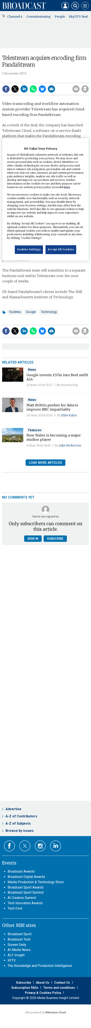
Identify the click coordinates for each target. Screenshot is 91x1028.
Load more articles (45, 462)
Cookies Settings (29, 249)
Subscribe (55, 538)
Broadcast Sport (20, 934)
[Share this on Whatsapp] (33, 89)
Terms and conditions (59, 987)
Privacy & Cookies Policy (43, 992)
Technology (49, 312)
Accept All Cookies (61, 249)
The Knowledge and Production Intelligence (40, 966)
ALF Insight (16, 955)
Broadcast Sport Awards (26, 887)
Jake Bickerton (70, 445)
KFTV (12, 960)
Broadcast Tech (19, 939)
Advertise (13, 809)
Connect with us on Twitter (24, 846)
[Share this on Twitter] (15, 89)
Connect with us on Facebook (9, 846)
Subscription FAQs (24, 987)
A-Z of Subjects (18, 823)
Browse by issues (20, 831)
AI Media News (19, 950)
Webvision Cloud (55, 1012)
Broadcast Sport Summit (26, 892)
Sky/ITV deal (78, 16)
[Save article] (85, 89)
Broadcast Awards (21, 871)
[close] (88, 80)
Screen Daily (17, 945)
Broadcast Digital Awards (26, 877)
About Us (42, 982)
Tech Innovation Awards (25, 903)
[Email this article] (51, 89)
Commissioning (38, 16)
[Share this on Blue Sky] (42, 89)
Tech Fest (15, 908)
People (60, 16)
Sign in (30, 80)
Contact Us (62, 982)
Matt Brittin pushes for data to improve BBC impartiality (52, 407)
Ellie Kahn (69, 415)
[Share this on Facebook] (6, 89)
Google (31, 312)
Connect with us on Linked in (55, 846)
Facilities (15, 312)
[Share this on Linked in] (24, 89)
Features (34, 430)
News (32, 369)
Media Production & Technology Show (36, 882)
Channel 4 (14, 16)
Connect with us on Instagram (40, 846)
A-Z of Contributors (21, 816)
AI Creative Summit (22, 898)
